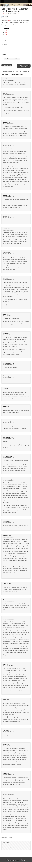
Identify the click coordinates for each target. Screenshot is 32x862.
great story (18, 668)
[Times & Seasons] (16, 4)
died (9, 20)
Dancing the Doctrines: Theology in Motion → (25, 66)
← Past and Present (6, 65)
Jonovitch (5, 535)
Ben (4, 144)
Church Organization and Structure (12, 58)
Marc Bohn (5, 13)
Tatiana (5, 521)
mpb (4, 93)
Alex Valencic (6, 479)
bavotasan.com (22, 860)
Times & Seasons (15, 859)
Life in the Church (5, 6)
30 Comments (18, 13)
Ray (4, 388)
